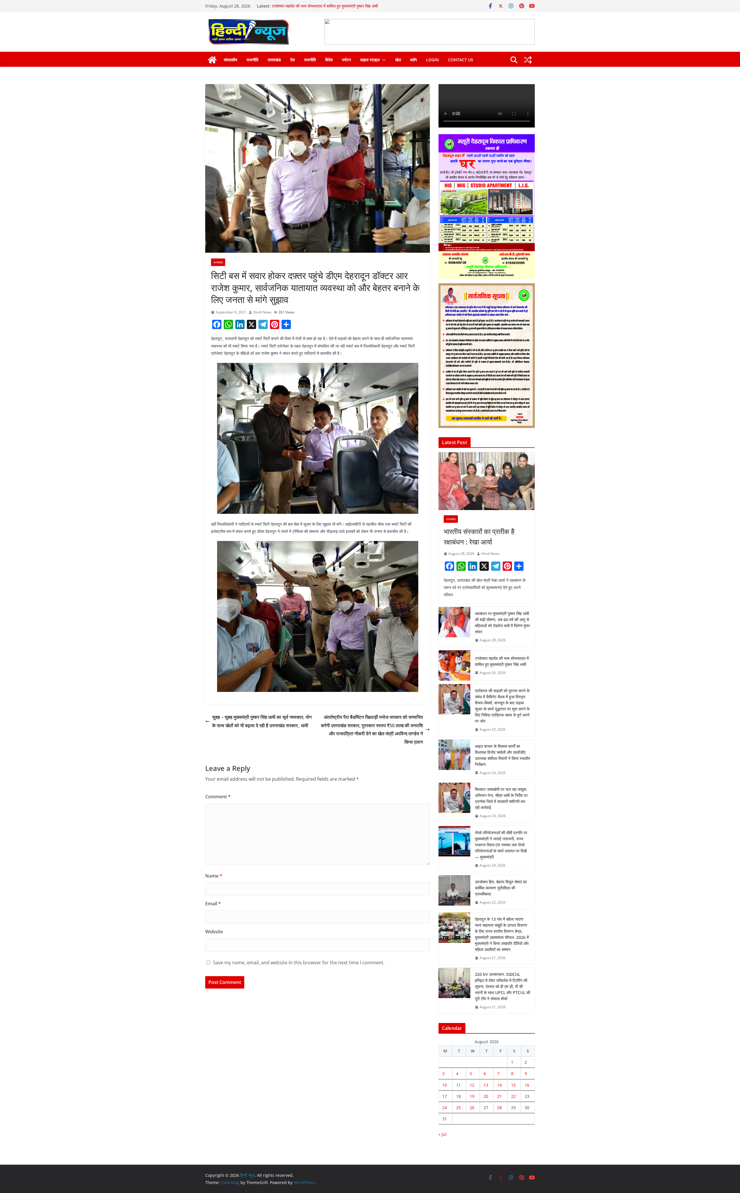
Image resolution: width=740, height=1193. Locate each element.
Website (214, 931)
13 (486, 1085)
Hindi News (262, 312)
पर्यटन (346, 59)
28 (499, 1107)
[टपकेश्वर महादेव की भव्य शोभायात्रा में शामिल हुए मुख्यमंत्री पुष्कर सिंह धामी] (454, 665)
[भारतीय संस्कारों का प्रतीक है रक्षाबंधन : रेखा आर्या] (487, 481)
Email (213, 903)
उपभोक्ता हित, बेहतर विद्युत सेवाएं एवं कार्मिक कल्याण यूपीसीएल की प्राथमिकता (501, 888)
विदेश (329, 59)
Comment (218, 796)
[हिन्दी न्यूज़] (212, 60)
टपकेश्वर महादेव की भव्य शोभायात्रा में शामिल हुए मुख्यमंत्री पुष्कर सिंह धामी (502, 661)
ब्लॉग (413, 59)
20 (486, 1096)
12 (472, 1085)
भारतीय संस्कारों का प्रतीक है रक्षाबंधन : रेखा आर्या (479, 536)
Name (213, 876)
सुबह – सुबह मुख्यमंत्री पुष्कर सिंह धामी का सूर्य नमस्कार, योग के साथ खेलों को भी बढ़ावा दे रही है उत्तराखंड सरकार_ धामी (262, 721)
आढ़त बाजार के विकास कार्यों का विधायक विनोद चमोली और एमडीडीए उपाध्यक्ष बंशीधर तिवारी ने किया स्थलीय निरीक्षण (502, 755)
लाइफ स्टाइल (370, 59)
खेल (398, 59)
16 (527, 1085)
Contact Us (460, 59)
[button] (383, 60)
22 (513, 1096)
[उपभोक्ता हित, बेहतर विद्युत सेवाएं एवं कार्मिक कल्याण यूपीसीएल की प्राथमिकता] (454, 892)
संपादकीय (230, 59)
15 (513, 1085)
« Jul (443, 1134)
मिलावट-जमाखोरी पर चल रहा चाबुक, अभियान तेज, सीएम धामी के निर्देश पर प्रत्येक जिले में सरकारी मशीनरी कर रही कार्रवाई (501, 798)
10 (444, 1085)
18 (458, 1096)
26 (472, 1107)
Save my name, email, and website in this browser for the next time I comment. (298, 962)
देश (292, 59)
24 (444, 1107)
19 (472, 1096)
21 (499, 1096)
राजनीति (252, 59)
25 (458, 1107)
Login (432, 59)
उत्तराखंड (274, 59)
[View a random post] (528, 60)
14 (499, 1085)
